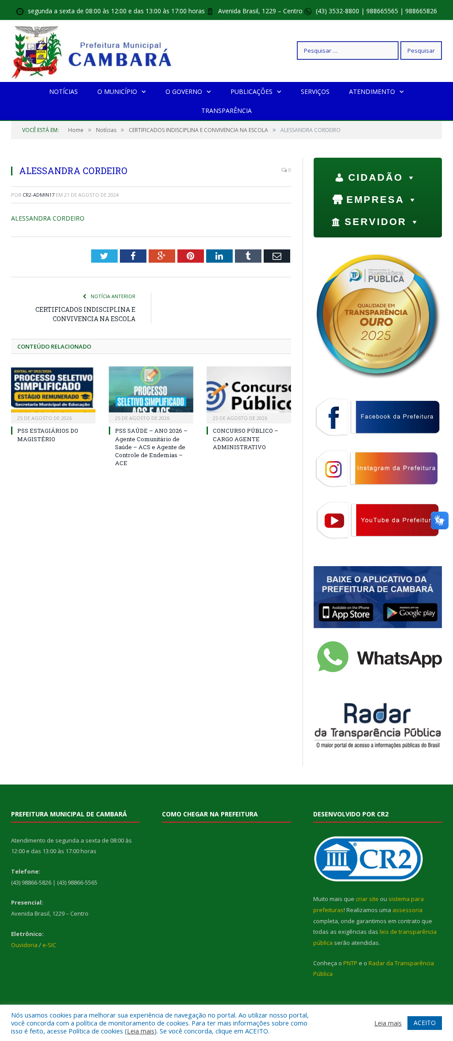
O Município (117, 91)
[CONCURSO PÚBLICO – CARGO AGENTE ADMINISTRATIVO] (249, 394)
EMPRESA (375, 199)
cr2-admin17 (38, 194)
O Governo (183, 91)
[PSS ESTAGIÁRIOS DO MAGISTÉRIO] (53, 394)
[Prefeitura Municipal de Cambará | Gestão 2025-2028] (93, 50)
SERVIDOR (376, 221)
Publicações (251, 91)
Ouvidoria (24, 945)
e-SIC (49, 945)
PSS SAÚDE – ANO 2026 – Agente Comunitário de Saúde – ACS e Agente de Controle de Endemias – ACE (151, 447)
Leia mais (140, 1031)
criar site (367, 899)
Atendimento (372, 91)
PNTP (350, 963)
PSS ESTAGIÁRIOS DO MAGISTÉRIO (47, 435)
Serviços (315, 91)
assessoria (407, 910)
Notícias (63, 91)
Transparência (226, 110)
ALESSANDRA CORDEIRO (47, 218)
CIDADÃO (375, 177)
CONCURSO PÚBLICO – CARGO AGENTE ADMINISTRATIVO (245, 439)
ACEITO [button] (425, 1022)
